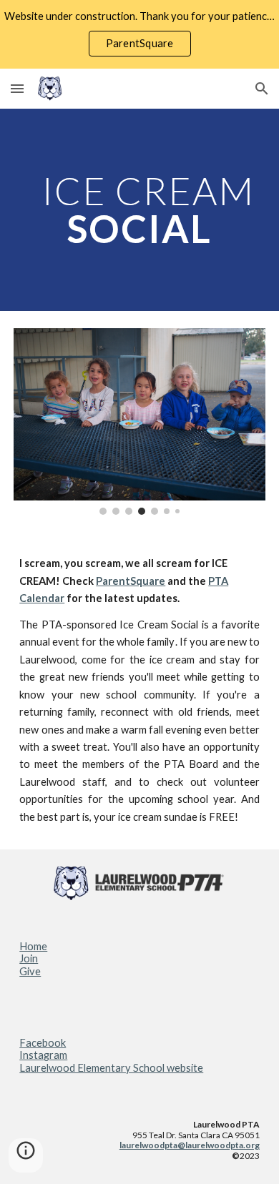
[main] (139, 210)
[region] (139, 34)
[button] (17, 88)
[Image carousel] (139, 421)
